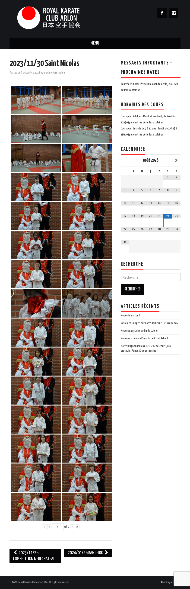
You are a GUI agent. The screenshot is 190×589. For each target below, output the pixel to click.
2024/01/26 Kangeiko (86, 553)
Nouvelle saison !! (130, 315)
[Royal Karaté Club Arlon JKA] (56, 17)
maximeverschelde (54, 72)
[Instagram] (173, 13)
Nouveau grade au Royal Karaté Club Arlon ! (144, 338)
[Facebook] (162, 13)
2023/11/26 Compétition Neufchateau (34, 556)
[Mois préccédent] (125, 160)
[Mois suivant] (176, 160)
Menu (95, 43)
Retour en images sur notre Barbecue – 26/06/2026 (149, 323)
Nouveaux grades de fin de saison (139, 330)
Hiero (164, 582)
